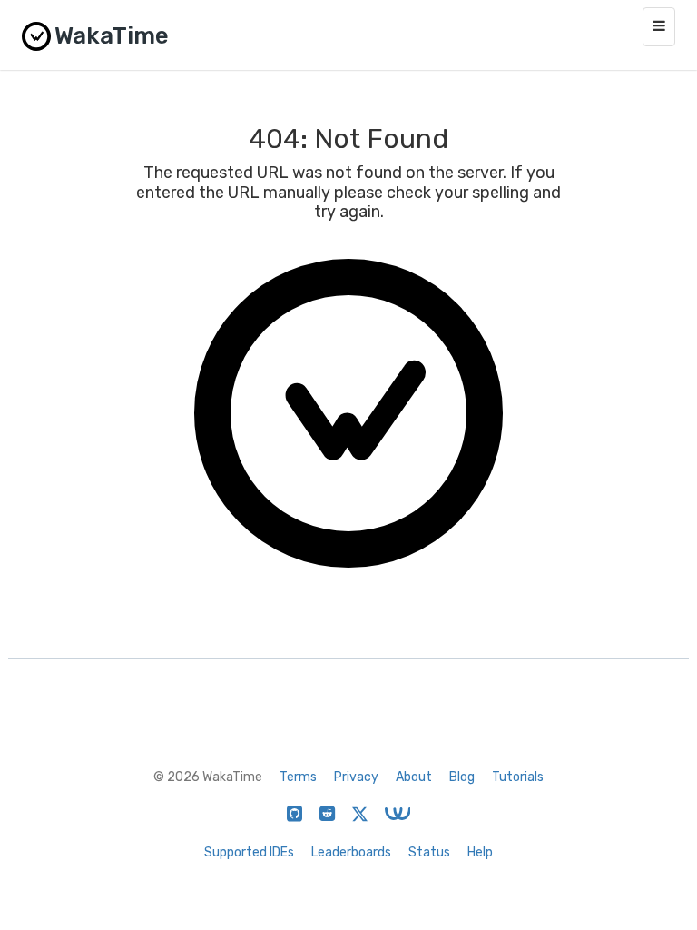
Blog (462, 777)
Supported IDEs (249, 852)
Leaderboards (351, 852)
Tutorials (518, 777)
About (414, 777)
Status (429, 852)
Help (480, 852)
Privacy (356, 777)
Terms (298, 777)
